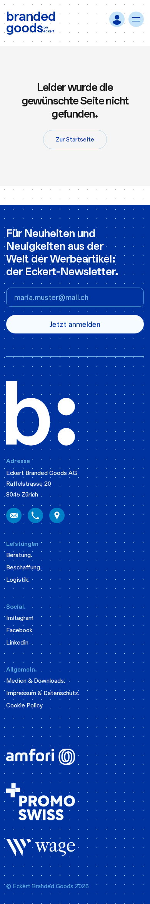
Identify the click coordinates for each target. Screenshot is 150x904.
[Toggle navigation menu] (136, 19)
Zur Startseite (75, 139)
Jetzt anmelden (75, 324)
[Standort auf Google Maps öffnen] (57, 516)
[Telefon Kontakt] (35, 516)
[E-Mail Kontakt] (14, 516)
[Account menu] (117, 19)
